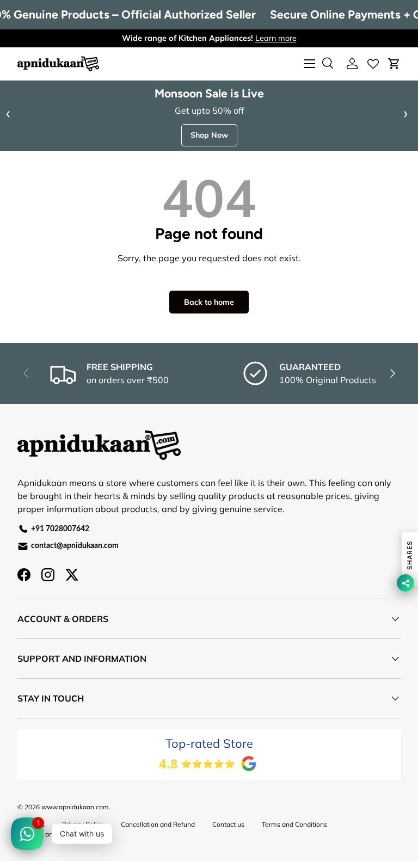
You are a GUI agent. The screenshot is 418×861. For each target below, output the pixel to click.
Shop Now (209, 135)
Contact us (228, 824)
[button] (394, 64)
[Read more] (373, 64)
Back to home (209, 302)
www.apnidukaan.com (75, 807)
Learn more (276, 38)
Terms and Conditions (294, 824)
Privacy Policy (82, 824)
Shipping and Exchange (52, 834)
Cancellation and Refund (158, 824)
